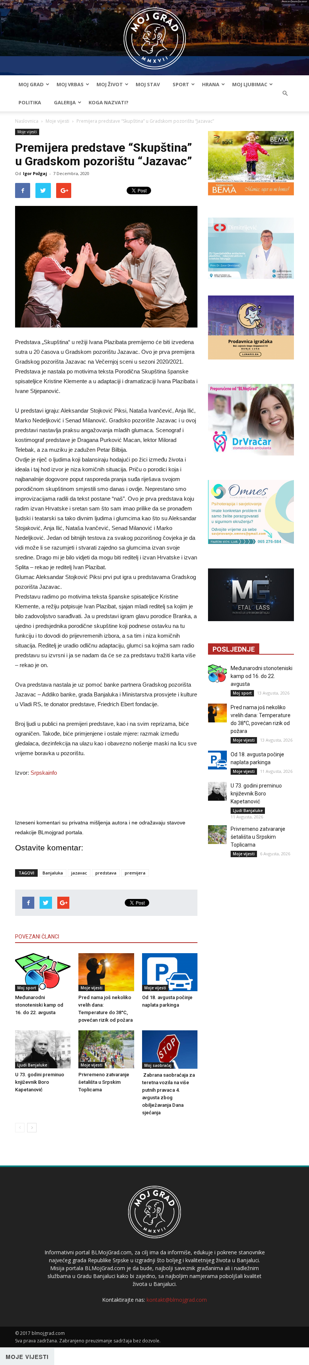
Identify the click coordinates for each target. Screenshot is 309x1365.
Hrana (210, 84)
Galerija (65, 102)
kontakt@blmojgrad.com (177, 1299)
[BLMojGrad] (155, 35)
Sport (181, 84)
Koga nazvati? (108, 102)
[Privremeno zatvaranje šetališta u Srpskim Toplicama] (106, 1049)
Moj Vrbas (70, 84)
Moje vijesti (57, 121)
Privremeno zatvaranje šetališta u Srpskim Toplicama (103, 1082)
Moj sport (26, 987)
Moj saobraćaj (157, 1065)
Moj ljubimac (249, 84)
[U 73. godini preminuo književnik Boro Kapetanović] (42, 1049)
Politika (29, 102)
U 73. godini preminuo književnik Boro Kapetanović (39, 1082)
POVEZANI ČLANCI (37, 937)
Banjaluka (53, 873)
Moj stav (148, 84)
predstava (105, 873)
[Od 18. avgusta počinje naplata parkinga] (169, 972)
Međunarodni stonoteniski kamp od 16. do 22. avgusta (39, 1005)
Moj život (109, 84)
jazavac (79, 873)
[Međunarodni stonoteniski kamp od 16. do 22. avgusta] (42, 972)
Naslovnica (26, 121)
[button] (285, 93)
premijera (135, 873)
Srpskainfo (44, 772)
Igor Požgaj (35, 173)
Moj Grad (31, 84)
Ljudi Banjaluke (32, 1065)
